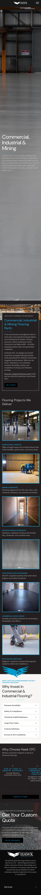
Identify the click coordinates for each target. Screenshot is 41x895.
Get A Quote (11, 385)
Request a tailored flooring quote (17, 374)
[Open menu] (37, 3)
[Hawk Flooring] (20, 3)
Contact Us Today (20, 797)
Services (8, 887)
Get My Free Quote (12, 840)
